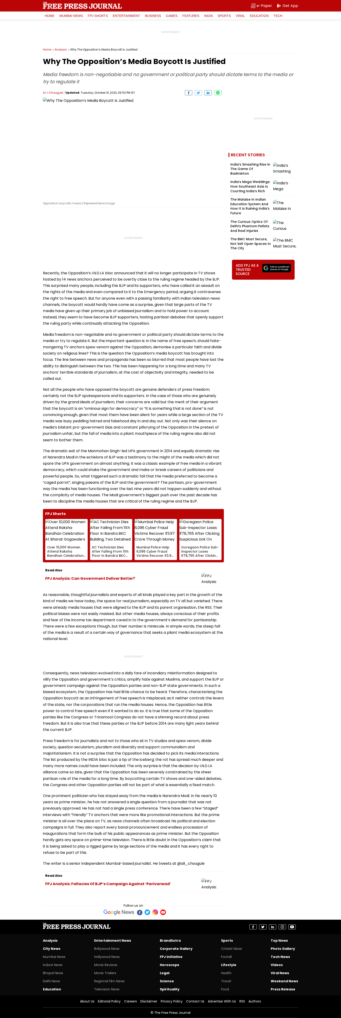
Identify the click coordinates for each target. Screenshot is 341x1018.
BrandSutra (170, 940)
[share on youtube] (292, 926)
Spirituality (170, 989)
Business (153, 16)
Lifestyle (228, 965)
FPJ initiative (171, 956)
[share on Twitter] (198, 92)
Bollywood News (106, 948)
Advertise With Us (222, 1001)
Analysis (61, 49)
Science (167, 981)
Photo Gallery (283, 948)
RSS (242, 1001)
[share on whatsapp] (218, 92)
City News (51, 948)
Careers (130, 1001)
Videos (277, 965)
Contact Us (195, 1001)
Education (259, 16)
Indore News (52, 965)
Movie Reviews (105, 965)
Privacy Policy (172, 1001)
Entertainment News (112, 940)
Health (226, 973)
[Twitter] (147, 912)
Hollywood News (107, 956)
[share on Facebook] (188, 92)
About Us (87, 1001)
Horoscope (169, 965)
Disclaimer (148, 1001)
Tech (277, 16)
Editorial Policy (109, 1001)
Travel (226, 981)
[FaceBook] (139, 912)
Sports (224, 16)
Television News (106, 989)
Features (190, 16)
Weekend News (284, 981)
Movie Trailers (105, 973)
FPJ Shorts (98, 16)
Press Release (283, 989)
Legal (164, 973)
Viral (240, 16)
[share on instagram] (282, 926)
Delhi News (51, 981)
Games (171, 16)
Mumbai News (71, 16)
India (208, 16)
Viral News (280, 973)
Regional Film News (109, 981)
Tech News (280, 956)
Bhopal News (53, 973)
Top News (279, 940)
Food (225, 989)
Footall (226, 956)
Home (50, 16)
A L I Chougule (53, 93)
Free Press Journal (82, 5)
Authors (254, 1001)
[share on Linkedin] (208, 92)
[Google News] (118, 912)
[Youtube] (163, 912)
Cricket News (231, 948)
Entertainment (126, 16)
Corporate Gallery (176, 948)
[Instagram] (155, 912)
